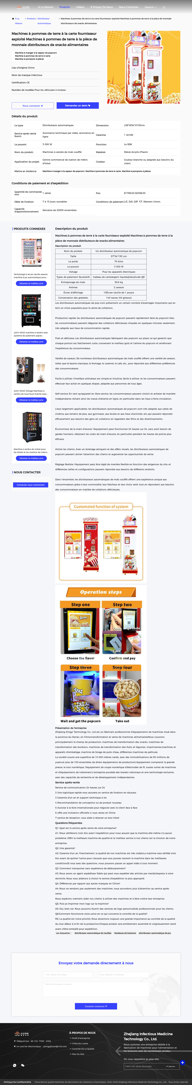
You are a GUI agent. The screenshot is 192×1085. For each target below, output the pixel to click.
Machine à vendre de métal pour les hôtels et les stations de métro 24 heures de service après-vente (30, 452)
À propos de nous (102, 7)
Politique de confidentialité (17, 1082)
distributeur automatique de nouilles (93, 933)
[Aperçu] (23, 7)
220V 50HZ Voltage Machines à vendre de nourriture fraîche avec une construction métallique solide (31, 394)
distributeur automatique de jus (155, 933)
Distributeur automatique (44, 21)
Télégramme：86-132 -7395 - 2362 (33, 1041)
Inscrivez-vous (172, 1066)
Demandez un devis (76, 105)
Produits (64, 7)
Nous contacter (129, 7)
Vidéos (80, 7)
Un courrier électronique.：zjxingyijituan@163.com (41, 1046)
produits (31, 18)
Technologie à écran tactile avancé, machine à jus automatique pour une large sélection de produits (31, 277)
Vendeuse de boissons (125, 933)
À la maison (45, 7)
